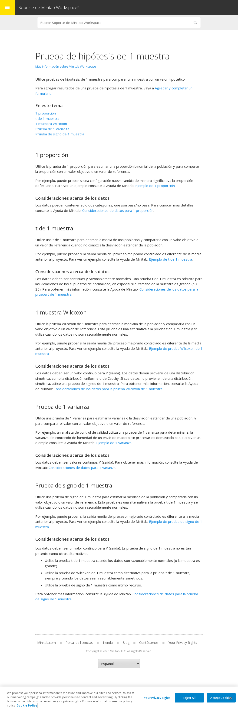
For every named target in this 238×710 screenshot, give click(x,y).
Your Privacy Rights (157, 698)
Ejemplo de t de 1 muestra (170, 259)
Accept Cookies (221, 698)
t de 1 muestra (47, 118)
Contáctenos (149, 642)
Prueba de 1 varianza (52, 129)
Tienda (107, 642)
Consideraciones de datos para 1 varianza (82, 467)
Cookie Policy (27, 705)
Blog (125, 642)
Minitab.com (46, 642)
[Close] (230, 698)
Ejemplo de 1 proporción (155, 185)
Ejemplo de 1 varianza (114, 442)
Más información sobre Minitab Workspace (65, 66)
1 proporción (45, 113)
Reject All (189, 698)
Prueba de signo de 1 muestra (59, 134)
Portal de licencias (79, 642)
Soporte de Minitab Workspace (49, 7)
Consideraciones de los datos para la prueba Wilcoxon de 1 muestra (108, 388)
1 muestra (51, 123)
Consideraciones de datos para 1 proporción (117, 210)
